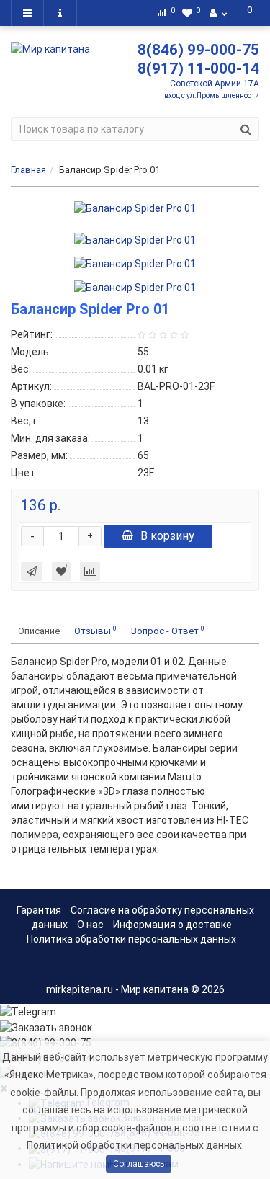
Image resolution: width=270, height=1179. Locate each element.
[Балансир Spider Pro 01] (135, 208)
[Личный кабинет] (218, 13)
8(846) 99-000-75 (198, 49)
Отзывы (95, 630)
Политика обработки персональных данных (131, 939)
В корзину (167, 536)
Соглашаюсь (138, 1164)
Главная (28, 169)
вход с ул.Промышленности (211, 95)
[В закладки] (61, 571)
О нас (90, 924)
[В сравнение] (90, 571)
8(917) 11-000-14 (198, 68)
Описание (39, 631)
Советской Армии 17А (214, 84)
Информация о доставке (172, 924)
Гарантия (39, 910)
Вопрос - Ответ (167, 630)
